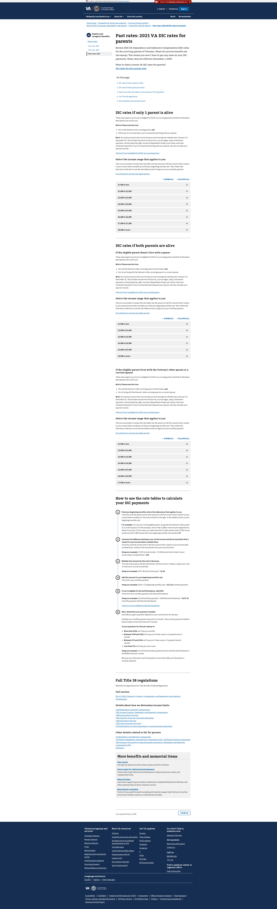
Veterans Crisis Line (174, 835)
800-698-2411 (172, 856)
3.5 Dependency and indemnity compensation (133, 737)
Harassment (143, 895)
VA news (142, 833)
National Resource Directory (95, 868)
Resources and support (176, 844)
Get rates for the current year (131, 68)
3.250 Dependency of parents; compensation (133, 710)
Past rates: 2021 (94, 54)
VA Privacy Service (125, 899)
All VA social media (146, 862)
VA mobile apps (118, 847)
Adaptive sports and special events (95, 855)
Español (87, 879)
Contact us (173, 9)
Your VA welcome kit (120, 865)
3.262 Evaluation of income (126, 721)
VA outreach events (91, 864)
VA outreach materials (120, 862)
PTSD (86, 847)
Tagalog (96, 879)
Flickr (141, 855)
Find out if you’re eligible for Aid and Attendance (141, 605)
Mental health (89, 850)
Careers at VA (117, 858)
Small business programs (94, 860)
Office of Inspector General (161, 895)
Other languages (108, 879)
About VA (118, 16)
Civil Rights (102, 895)
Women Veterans (90, 839)
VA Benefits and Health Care (97, 16)
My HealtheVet (185, 16)
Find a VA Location (134, 16)
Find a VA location (173, 871)
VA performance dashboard (170, 899)
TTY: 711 (170, 860)
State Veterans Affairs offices (123, 851)
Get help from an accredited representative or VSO (123, 842)
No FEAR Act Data (141, 899)
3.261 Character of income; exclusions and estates (135, 718)
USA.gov (154, 899)
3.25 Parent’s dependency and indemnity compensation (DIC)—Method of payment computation (153, 739)
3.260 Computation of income (127, 715)
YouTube (142, 859)
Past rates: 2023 (93, 46)
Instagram (143, 848)
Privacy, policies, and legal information (100, 899)
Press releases (144, 837)
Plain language (180, 895)
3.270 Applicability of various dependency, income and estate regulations (144, 726)
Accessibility (90, 895)
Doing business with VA (121, 854)
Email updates (145, 841)
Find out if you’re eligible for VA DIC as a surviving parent (137, 153)
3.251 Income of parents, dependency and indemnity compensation (142, 712)
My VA (173, 16)
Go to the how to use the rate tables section (133, 174)
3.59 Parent (120, 748)
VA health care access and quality (125, 837)
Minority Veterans (91, 843)
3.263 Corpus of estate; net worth (128, 723)
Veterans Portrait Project (95, 902)
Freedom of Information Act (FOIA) (122, 895)
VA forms (115, 833)
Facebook (143, 844)
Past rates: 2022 (93, 50)
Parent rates (92, 41)
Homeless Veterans (91, 836)
